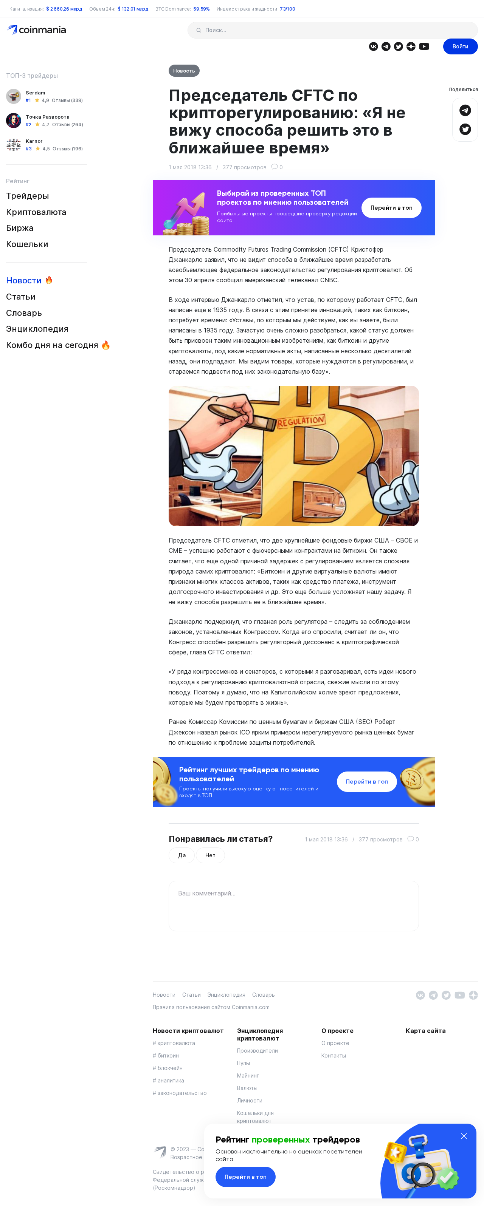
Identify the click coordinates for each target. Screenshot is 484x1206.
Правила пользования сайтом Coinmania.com (211, 1007)
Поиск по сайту (198, 30)
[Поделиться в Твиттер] (465, 128)
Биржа (20, 228)
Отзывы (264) (67, 124)
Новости (24, 280)
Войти (460, 46)
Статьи (21, 297)
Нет (210, 855)
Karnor (34, 141)
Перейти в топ (392, 207)
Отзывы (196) (67, 149)
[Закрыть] (463, 1136)
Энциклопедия (37, 329)
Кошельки (27, 244)
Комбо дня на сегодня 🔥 (58, 345)
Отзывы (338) (67, 100)
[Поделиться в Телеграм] (465, 109)
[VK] (373, 46)
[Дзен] (411, 46)
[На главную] (37, 29)
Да (181, 855)
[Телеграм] (386, 46)
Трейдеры (27, 196)
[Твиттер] (398, 46)
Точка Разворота (48, 117)
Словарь (24, 313)
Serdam (35, 93)
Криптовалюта (36, 212)
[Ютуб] (424, 46)
